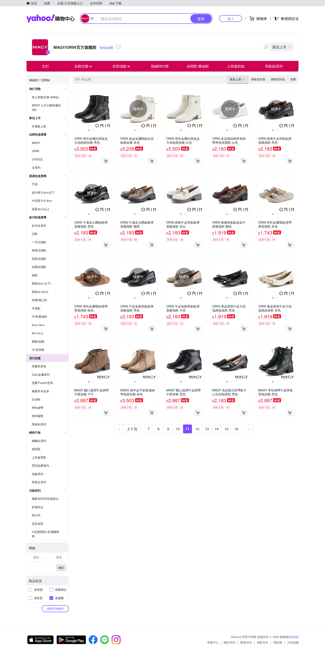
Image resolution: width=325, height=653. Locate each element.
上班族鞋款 (236, 66)
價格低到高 (258, 79)
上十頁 (132, 428)
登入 (230, 18)
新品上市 (279, 46)
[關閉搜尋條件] (92, 18)
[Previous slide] (75, 108)
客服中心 (213, 642)
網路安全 (262, 642)
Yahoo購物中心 (50, 18)
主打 (45, 66)
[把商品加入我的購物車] (106, 161)
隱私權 (277, 642)
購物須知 (246, 642)
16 (236, 428)
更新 (295, 637)
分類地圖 (293, 642)
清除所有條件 (55, 608)
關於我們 (229, 642)
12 (197, 428)
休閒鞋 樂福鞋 (198, 66)
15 (226, 428)
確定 (61, 567)
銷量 (293, 79)
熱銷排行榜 (160, 66)
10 (178, 428)
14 (217, 428)
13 (207, 428)
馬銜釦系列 (274, 66)
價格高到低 (278, 79)
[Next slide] (109, 108)
